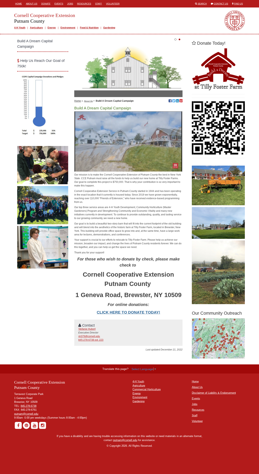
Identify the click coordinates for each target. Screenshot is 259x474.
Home (18, 3)
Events (58, 3)
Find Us (238, 3)
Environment (68, 27)
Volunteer (113, 3)
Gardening (109, 27)
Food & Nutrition (89, 27)
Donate (45, 3)
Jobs (70, 3)
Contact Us (221, 3)
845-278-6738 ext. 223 (90, 340)
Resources (84, 3)
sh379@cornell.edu (89, 336)
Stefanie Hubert (87, 329)
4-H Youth (19, 27)
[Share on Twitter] (173, 101)
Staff (98, 3)
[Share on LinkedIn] (177, 101)
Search (202, 3)
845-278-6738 (28, 405)
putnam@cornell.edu (26, 413)
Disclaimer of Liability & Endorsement (214, 392)
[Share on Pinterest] (181, 101)
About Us (31, 3)
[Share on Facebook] (170, 101)
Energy (52, 27)
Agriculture (36, 27)
